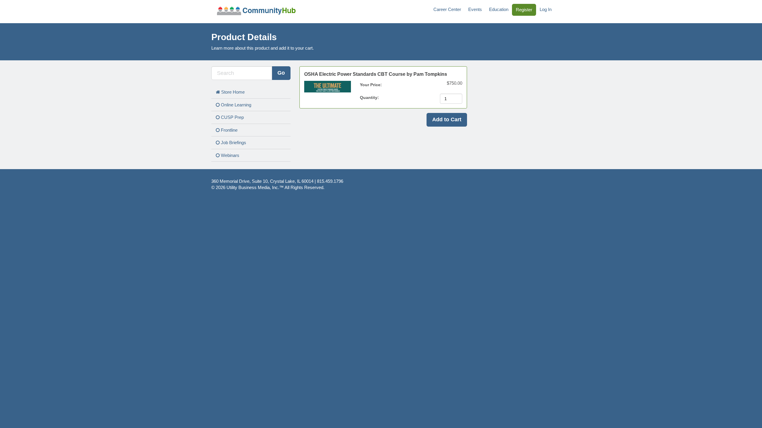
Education (498, 9)
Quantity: (370, 97)
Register (524, 9)
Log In (546, 9)
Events (475, 9)
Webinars (229, 155)
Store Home (232, 92)
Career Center (447, 9)
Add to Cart (446, 119)
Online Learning (235, 104)
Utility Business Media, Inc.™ (255, 187)
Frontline (229, 130)
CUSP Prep (232, 117)
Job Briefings (233, 142)
